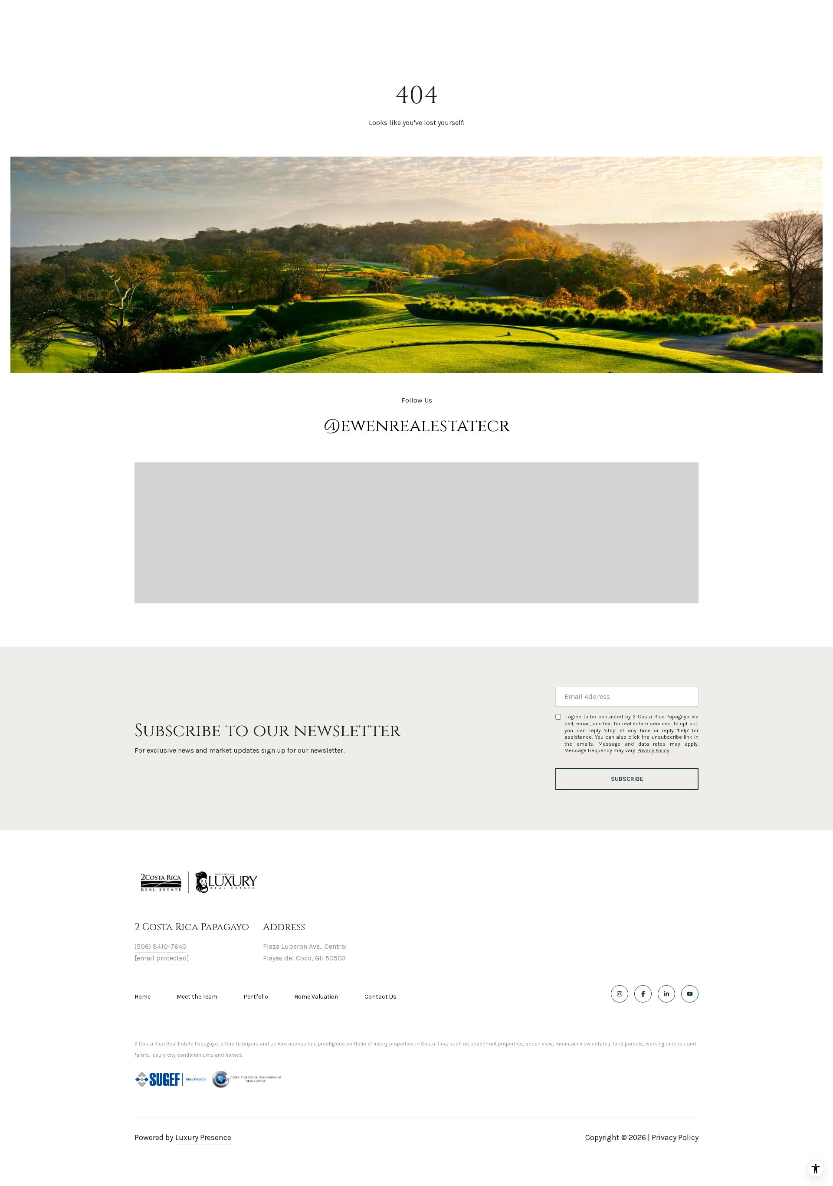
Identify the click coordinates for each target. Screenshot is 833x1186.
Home (142, 996)
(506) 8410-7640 (160, 946)
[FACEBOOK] (643, 994)
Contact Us (380, 996)
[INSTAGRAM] (619, 994)
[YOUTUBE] (690, 994)
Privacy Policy (653, 750)
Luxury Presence (203, 1137)
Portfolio (255, 996)
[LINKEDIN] (666, 994)
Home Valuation (316, 996)
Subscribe (627, 779)
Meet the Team (197, 996)
